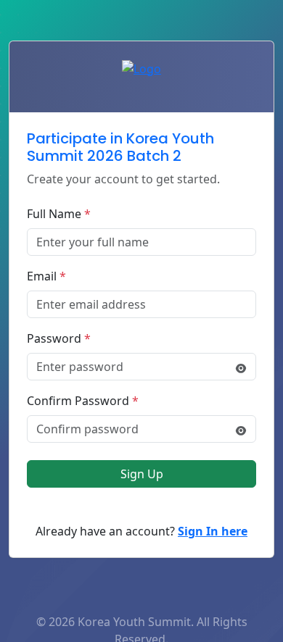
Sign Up (141, 474)
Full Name (59, 214)
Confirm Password (83, 401)
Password (59, 338)
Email (46, 276)
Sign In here (212, 531)
